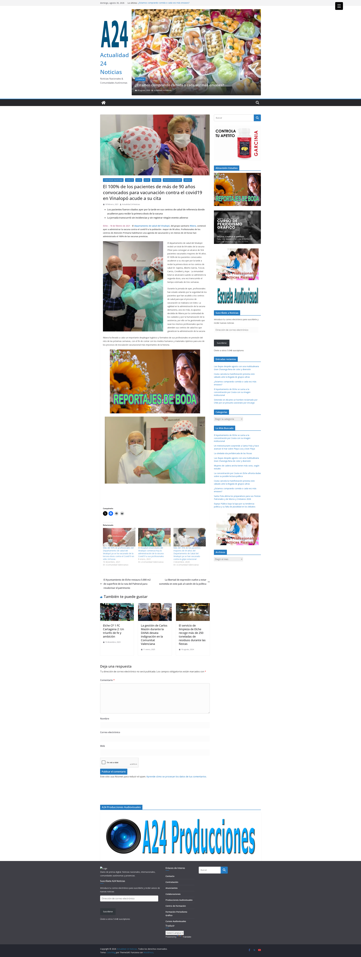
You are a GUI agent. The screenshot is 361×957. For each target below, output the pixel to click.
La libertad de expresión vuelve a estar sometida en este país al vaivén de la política (182, 567)
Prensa (172, 61)
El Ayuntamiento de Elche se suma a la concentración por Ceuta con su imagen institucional (192, 68)
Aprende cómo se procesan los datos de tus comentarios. (176, 762)
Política (162, 61)
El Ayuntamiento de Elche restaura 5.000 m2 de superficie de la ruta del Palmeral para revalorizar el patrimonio (127, 569)
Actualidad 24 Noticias (162, 76)
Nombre (104, 704)
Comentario (107, 666)
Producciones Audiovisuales (179, 900)
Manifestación (150, 61)
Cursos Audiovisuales (176, 921)
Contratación (172, 882)
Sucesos (182, 61)
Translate (187, 936)
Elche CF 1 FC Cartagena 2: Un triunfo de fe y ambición (113, 617)
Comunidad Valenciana (113, 166)
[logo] (103, 868)
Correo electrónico (110, 718)
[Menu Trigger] (339, 6)
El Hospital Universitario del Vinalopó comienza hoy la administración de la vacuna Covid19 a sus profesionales (151, 538)
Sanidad (188, 166)
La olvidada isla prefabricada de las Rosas (233, 439)
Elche (138, 61)
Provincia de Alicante (172, 166)
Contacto (170, 876)
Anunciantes (172, 888)
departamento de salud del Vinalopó (152, 211)
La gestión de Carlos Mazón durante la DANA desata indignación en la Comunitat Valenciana (154, 621)
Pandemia (156, 166)
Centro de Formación (176, 906)
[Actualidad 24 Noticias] (103, 88)
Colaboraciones (173, 894)
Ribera (193, 211)
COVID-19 (129, 166)
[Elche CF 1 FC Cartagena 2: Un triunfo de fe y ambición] (117, 591)
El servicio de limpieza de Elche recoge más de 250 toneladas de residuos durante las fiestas (192, 621)
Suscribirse (222, 329)
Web (102, 732)
